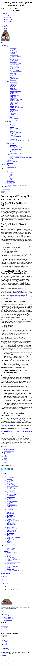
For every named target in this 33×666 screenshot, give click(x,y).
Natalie (5, 460)
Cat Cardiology (13, 51)
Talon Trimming (14, 118)
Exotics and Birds (11, 116)
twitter (5, 25)
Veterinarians (13, 145)
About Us (6, 142)
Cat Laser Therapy (14, 64)
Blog (8, 171)
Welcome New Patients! (12, 161)
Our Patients (10, 163)
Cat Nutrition (13, 68)
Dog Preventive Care (15, 106)
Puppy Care (13, 113)
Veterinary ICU (13, 139)
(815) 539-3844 (7, 21)
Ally (5, 462)
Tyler (5, 455)
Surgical (12, 138)
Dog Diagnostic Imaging (16, 91)
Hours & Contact (5, 13)
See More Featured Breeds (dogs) (9, 583)
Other (11, 175)
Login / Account (8, 620)
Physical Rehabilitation (15, 136)
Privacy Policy (7, 617)
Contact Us (6, 615)
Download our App (5, 189)
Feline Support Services (15, 153)
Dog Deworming (14, 89)
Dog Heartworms (14, 96)
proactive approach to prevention (8, 425)
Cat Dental (12, 53)
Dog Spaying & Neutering (16, 107)
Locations (6, 164)
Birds (11, 117)
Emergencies (7, 186)
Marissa (5, 453)
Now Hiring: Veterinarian (16, 156)
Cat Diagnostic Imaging (15, 56)
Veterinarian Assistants (15, 149)
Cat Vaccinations (14, 74)
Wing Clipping (13, 120)
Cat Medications (14, 66)
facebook (6, 23)
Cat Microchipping (14, 67)
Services (6, 45)
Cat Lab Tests (13, 62)
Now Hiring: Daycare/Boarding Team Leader (21, 157)
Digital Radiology (14, 128)
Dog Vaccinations (14, 110)
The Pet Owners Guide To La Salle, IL (16, 185)
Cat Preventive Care (15, 70)
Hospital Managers (14, 146)
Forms (8, 170)
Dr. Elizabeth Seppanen (9, 449)
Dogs (8, 81)
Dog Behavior (13, 84)
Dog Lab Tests (13, 98)
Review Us (3, 636)
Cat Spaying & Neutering (16, 71)
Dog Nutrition (13, 103)
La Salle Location (11, 165)
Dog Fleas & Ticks (14, 95)
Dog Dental (13, 88)
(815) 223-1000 (7, 17)
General (9, 121)
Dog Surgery (13, 109)
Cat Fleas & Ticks (14, 59)
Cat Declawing (13, 52)
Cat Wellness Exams (15, 75)
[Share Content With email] (5, 469)
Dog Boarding (13, 111)
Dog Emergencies (14, 92)
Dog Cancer (13, 85)
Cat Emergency (13, 57)
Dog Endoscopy (14, 93)
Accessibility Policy (8, 618)
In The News (10, 160)
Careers (8, 154)
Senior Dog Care (14, 114)
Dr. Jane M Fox (7, 452)
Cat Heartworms (14, 60)
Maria (5, 459)
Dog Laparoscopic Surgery (16, 99)
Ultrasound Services (15, 122)
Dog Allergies (13, 82)
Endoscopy (12, 131)
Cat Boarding (13, 80)
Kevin (5, 458)
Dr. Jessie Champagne (9, 451)
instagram (6, 26)
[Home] (5, 41)
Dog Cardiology (14, 86)
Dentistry (12, 127)
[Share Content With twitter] (2, 469)
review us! (18, 589)
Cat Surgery (13, 73)
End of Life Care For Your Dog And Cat (19, 140)
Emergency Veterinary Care (16, 129)
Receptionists (13, 150)
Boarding (12, 124)
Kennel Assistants (14, 152)
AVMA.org (20, 288)
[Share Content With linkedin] (8, 469)
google (5, 28)
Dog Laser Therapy (14, 100)
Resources (6, 168)
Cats (8, 46)
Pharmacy (12, 135)
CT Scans (12, 125)
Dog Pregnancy (13, 104)
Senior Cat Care (14, 78)
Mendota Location (11, 167)
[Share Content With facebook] (11, 469)
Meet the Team (10, 143)
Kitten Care (12, 77)
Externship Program (11, 158)
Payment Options (11, 182)
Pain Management (14, 134)
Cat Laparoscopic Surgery (16, 63)
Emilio (5, 456)
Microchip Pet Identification (16, 132)
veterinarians (4, 266)
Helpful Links (10, 181)
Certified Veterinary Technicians (17, 147)
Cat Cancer (12, 49)
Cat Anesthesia (13, 48)
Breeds (8, 176)
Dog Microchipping (14, 102)
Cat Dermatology (14, 55)
